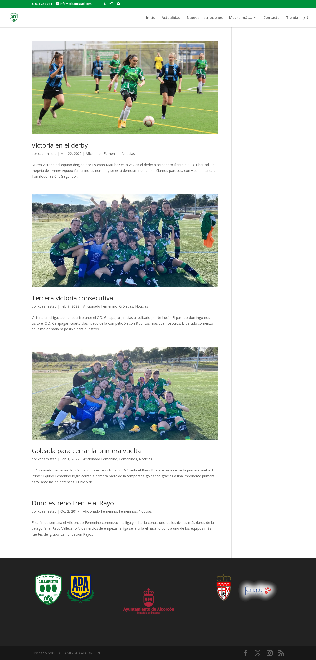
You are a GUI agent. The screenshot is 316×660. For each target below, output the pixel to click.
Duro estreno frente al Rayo (73, 502)
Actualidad (171, 18)
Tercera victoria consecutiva (72, 297)
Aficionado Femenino (103, 153)
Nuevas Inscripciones (205, 18)
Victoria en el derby (60, 145)
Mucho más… (240, 18)
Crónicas (126, 306)
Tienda (292, 18)
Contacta (271, 18)
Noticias (128, 153)
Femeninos (128, 459)
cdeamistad (47, 153)
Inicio (150, 18)
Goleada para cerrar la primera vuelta (86, 450)
